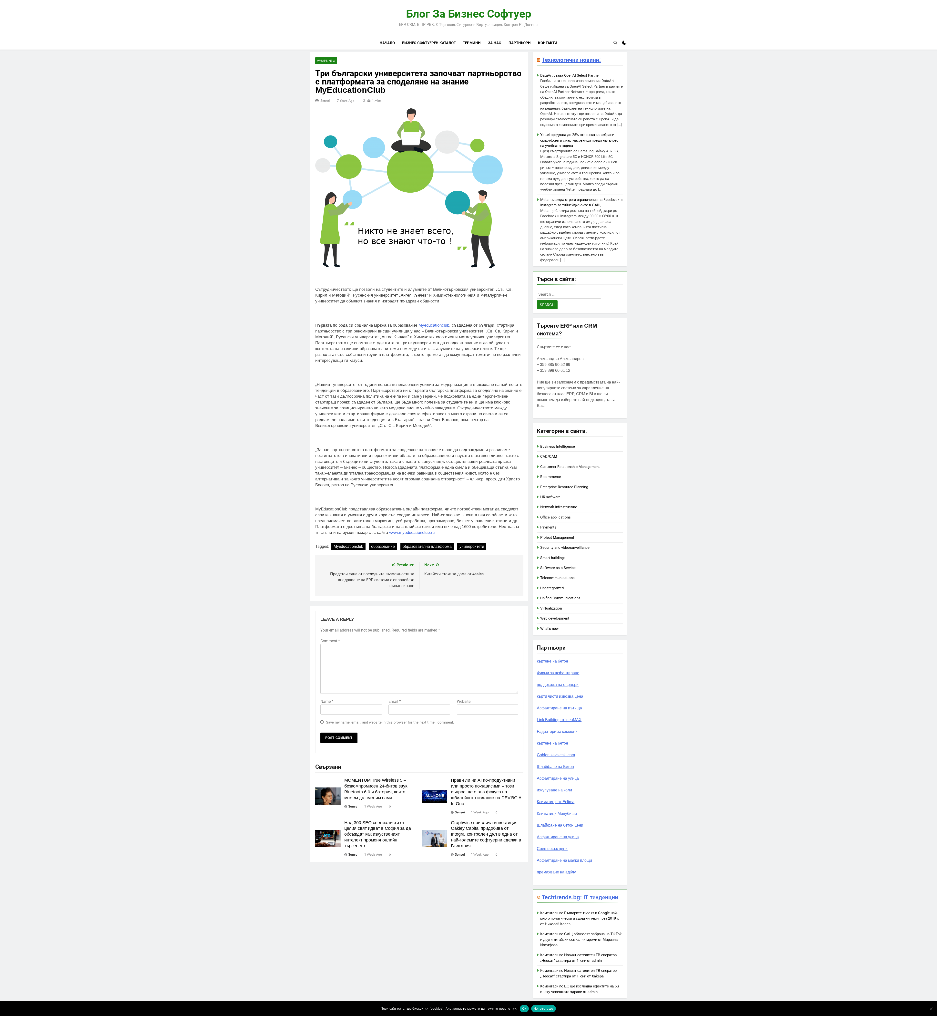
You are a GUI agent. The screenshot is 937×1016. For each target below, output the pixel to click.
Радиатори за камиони (557, 731)
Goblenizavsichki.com (556, 755)
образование (383, 546)
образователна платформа (427, 546)
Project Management (557, 537)
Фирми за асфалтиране (558, 673)
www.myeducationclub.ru (412, 532)
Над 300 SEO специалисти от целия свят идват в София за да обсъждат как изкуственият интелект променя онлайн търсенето (377, 834)
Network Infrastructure (558, 507)
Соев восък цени (552, 849)
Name (326, 701)
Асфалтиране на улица (558, 778)
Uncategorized (552, 588)
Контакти (547, 43)
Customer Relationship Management (570, 467)
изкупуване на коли (554, 790)
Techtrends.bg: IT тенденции (580, 897)
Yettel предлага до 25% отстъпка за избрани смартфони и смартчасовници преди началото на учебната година (579, 140)
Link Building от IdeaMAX (559, 720)
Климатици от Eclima (555, 802)
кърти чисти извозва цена (560, 696)
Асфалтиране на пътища (559, 708)
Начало (387, 43)
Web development (554, 618)
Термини (472, 43)
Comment (330, 641)
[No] (930, 1008)
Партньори (520, 43)
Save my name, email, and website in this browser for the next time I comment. (390, 722)
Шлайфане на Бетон (555, 767)
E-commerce (550, 477)
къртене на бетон (552, 661)
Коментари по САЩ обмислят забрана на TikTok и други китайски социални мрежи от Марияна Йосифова (581, 939)
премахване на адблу (556, 872)
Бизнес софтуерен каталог (429, 43)
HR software (550, 497)
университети (471, 546)
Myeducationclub (433, 325)
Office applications (555, 517)
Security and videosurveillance (565, 547)
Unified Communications (560, 598)
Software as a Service (558, 568)
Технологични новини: (571, 60)
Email (394, 701)
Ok (524, 1008)
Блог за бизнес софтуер (468, 14)
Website (463, 701)
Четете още (543, 1008)
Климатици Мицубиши (557, 813)
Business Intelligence (557, 446)
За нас (494, 43)
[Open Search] (615, 43)
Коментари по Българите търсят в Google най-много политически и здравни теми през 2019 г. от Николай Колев (579, 918)
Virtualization (551, 608)
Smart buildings (553, 558)
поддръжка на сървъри (558, 685)
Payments (548, 527)
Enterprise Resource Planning (564, 487)
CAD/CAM (548, 456)
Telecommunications (557, 578)
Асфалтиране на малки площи (564, 860)
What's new (326, 61)
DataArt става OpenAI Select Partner (570, 75)
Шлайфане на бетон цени (560, 825)
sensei (325, 100)
